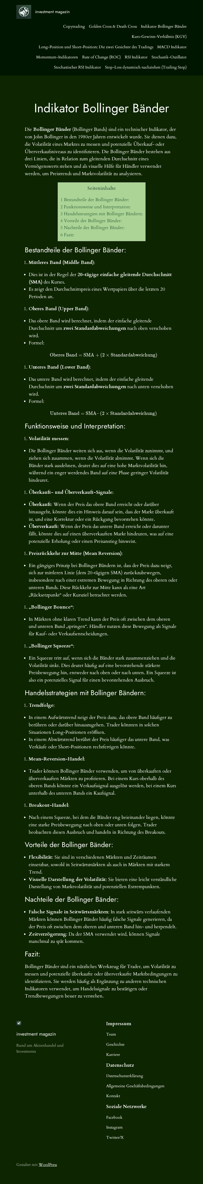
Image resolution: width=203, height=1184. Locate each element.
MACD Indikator (172, 47)
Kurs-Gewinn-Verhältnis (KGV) (159, 36)
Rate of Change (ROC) (101, 57)
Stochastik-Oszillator (169, 57)
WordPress (48, 1164)
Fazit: (67, 235)
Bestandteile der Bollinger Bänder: (94, 200)
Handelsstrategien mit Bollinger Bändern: (101, 214)
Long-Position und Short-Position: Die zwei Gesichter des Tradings (96, 47)
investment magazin (52, 12)
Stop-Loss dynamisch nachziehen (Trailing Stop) (146, 67)
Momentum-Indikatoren (57, 57)
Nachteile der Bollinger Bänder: (92, 228)
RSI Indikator (136, 57)
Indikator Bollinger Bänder (164, 26)
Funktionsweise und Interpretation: (95, 207)
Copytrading (74, 26)
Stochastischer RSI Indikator (77, 67)
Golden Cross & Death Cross (113, 26)
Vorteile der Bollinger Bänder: (91, 221)
